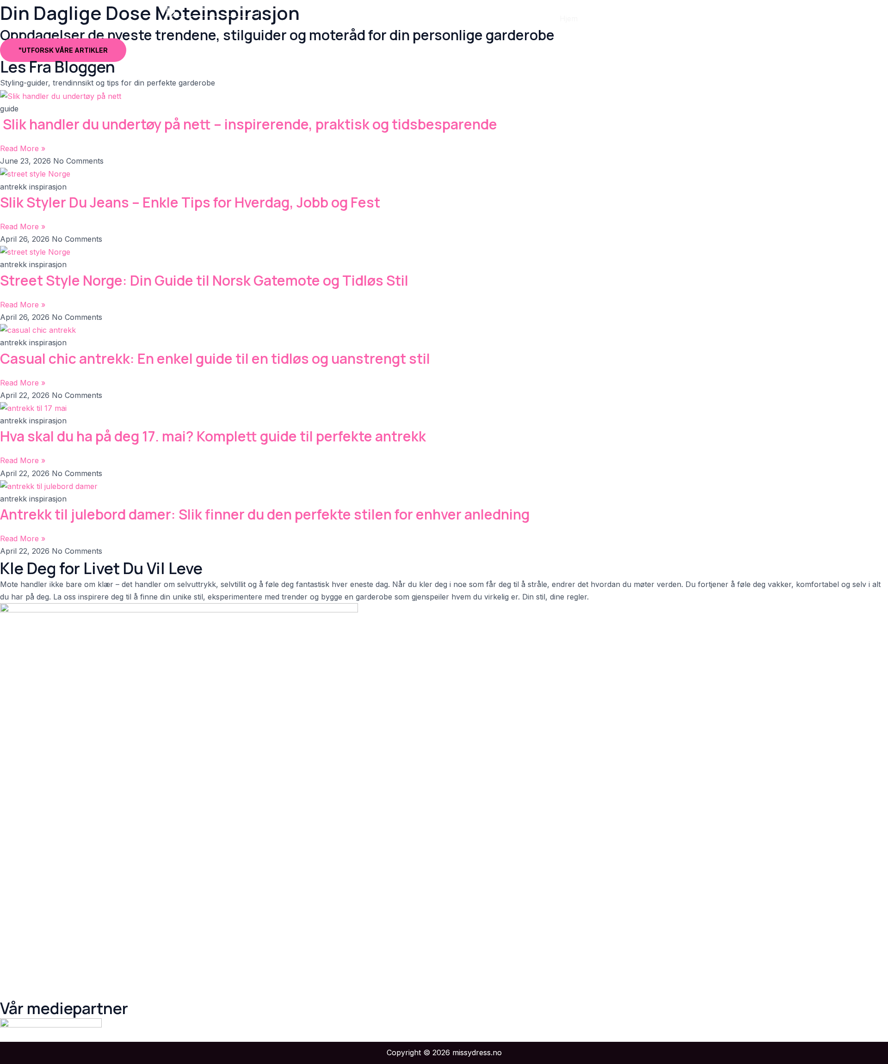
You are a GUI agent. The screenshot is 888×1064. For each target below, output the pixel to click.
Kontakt (640, 18)
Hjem (569, 18)
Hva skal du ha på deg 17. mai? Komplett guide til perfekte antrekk (213, 436)
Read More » (22, 148)
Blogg (602, 18)
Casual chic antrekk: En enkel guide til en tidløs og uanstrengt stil (215, 358)
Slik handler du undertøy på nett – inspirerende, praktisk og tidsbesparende (248, 124)
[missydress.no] (212, 17)
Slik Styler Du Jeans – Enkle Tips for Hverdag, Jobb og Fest (190, 202)
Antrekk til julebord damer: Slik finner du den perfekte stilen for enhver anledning (265, 514)
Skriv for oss (691, 18)
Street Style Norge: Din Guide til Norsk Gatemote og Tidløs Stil (204, 280)
